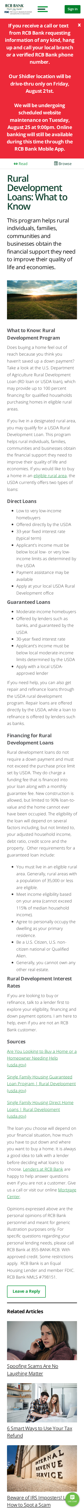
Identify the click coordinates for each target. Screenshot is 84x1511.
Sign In (73, 9)
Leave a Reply (26, 1291)
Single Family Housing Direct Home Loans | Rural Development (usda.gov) (40, 1109)
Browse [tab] (65, 163)
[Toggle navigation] (41, 9)
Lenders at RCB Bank (43, 1169)
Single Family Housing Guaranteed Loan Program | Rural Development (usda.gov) (41, 1083)
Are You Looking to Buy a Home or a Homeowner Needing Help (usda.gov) (42, 1058)
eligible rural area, (51, 475)
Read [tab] (23, 163)
